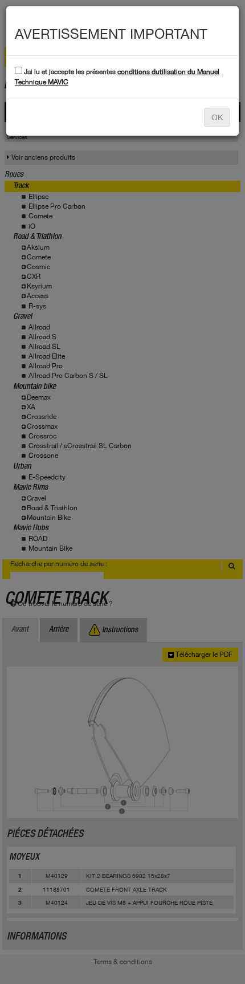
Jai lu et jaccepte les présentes (117, 77)
